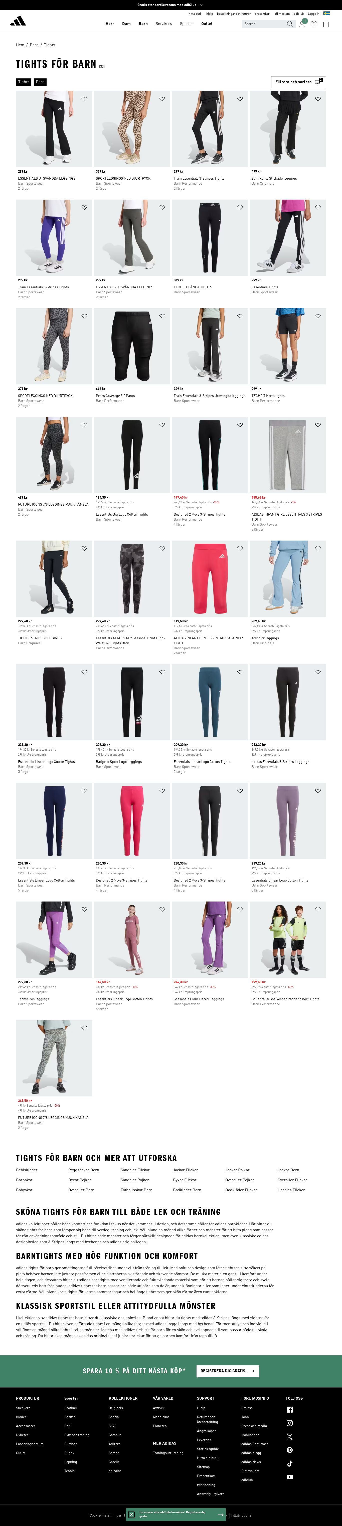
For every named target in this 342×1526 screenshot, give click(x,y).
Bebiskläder (27, 1170)
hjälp (209, 13)
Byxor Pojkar (79, 1180)
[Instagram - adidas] (306, 1424)
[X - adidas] (306, 1437)
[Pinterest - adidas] (306, 1451)
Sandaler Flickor (135, 1170)
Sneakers (164, 24)
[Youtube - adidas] (306, 1478)
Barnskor (24, 1180)
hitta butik (195, 13)
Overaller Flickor (292, 1180)
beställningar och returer (234, 13)
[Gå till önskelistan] (314, 24)
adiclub (299, 13)
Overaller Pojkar (239, 1180)
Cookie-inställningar (106, 1515)
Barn (143, 24)
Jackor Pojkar (237, 1170)
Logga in (313, 13)
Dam (126, 24)
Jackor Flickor (185, 1170)
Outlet (207, 24)
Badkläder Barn (187, 1190)
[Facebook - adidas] (306, 1410)
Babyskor (24, 1190)
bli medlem (282, 13)
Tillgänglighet (242, 1515)
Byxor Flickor (185, 1180)
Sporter (186, 24)
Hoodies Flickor (291, 1190)
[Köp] (18, 21)
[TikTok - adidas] (306, 1464)
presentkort (262, 13)
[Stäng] (131, 1514)
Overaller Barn (81, 1190)
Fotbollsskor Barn (136, 1190)
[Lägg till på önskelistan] (84, 100)
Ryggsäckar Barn (83, 1170)
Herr (110, 24)
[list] (143, 82)
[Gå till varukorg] (326, 24)
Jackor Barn (288, 1170)
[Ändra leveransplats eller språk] (326, 14)
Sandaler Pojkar (135, 1180)
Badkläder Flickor (241, 1190)
